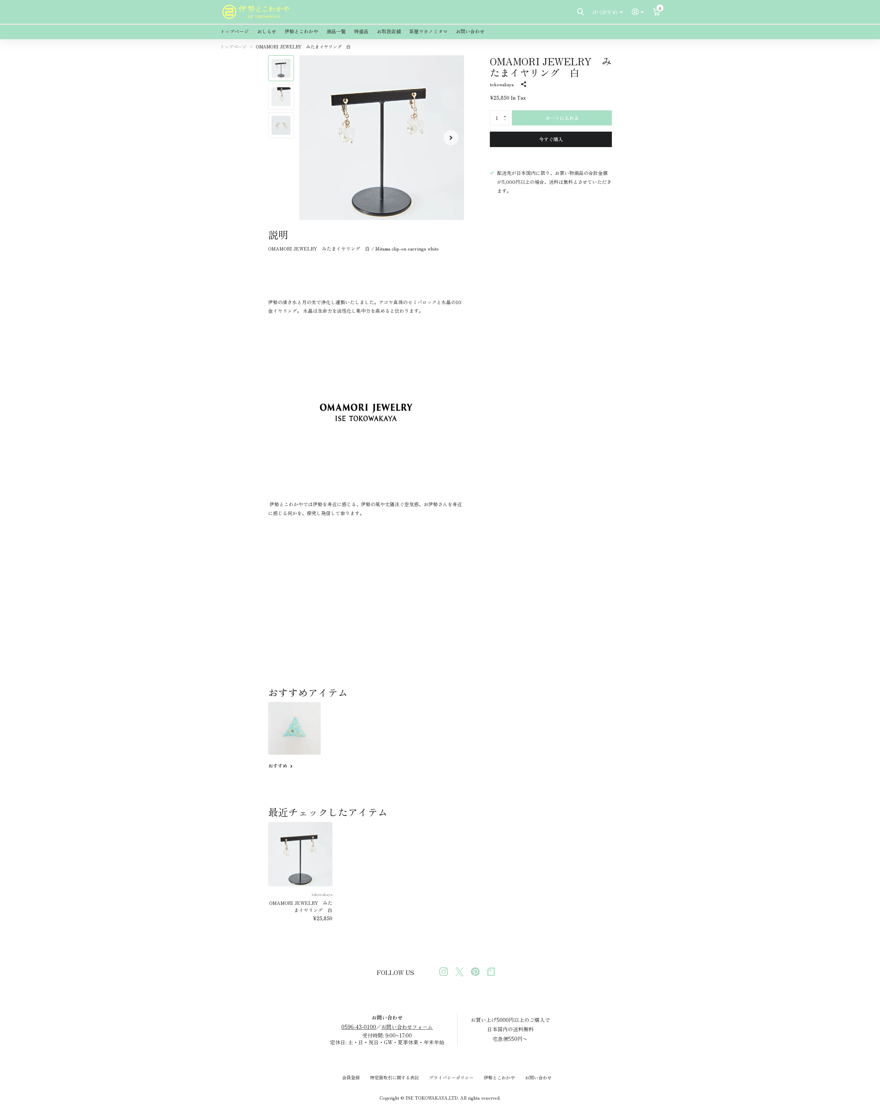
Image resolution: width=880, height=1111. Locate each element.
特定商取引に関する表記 (394, 1077)
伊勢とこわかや (301, 31)
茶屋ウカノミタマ (428, 31)
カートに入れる (562, 117)
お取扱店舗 (389, 31)
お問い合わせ (470, 31)
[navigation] (281, 68)
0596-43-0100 (358, 1026)
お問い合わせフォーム (407, 1026)
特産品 (361, 31)
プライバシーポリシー (451, 1077)
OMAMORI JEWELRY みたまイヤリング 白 (300, 906)
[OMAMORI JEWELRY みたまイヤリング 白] (300, 854)
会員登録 (351, 1077)
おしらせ (266, 31)
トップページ (234, 31)
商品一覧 (336, 31)
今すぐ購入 (551, 139)
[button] (451, 137)
